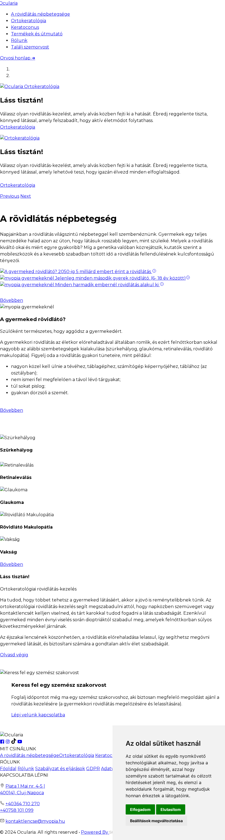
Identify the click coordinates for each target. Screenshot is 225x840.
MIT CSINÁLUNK (18, 748)
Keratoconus (25, 27)
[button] (9, 196)
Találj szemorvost (30, 47)
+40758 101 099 (16, 810)
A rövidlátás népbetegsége (40, 14)
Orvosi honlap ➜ (17, 58)
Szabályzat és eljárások (60, 768)
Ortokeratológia (28, 20)
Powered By (95, 832)
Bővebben (11, 300)
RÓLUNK (10, 762)
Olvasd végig (14, 654)
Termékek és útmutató (37, 33)
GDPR (93, 768)
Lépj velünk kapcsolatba (38, 714)
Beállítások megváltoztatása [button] (156, 820)
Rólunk (19, 40)
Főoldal (8, 768)
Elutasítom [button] (171, 809)
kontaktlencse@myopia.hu (35, 821)
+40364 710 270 (22, 803)
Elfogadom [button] (140, 809)
